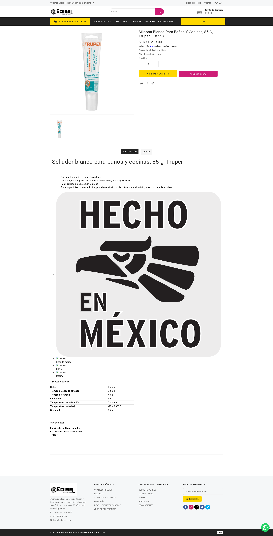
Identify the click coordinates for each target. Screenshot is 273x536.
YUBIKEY (137, 21)
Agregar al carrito (158, 74)
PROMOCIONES (165, 21)
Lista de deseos (193, 3)
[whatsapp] (142, 83)
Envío (152, 46)
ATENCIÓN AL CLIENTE (105, 497)
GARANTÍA (99, 501)
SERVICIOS (149, 21)
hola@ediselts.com (62, 520)
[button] (70, 21)
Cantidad (143, 58)
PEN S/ (217, 3)
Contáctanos (122, 21)
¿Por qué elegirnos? (105, 509)
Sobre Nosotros (103, 21)
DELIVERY (99, 494)
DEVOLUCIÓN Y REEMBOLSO (107, 505)
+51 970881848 (60, 516)
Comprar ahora (198, 74)
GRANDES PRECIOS (103, 490)
